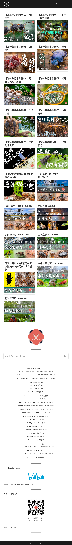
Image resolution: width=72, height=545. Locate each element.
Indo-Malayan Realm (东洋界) (34, 423)
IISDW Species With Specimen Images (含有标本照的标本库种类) (34, 374)
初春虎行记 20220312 (16, 298)
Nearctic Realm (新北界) (34, 433)
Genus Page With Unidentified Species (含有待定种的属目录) (34, 453)
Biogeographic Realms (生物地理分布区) (34, 416)
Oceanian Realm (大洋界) (35, 440)
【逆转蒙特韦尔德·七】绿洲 (52, 46)
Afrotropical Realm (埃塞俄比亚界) (35, 429)
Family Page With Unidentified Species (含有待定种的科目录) (34, 447)
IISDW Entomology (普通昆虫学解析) (35, 457)
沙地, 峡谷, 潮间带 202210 (18, 206)
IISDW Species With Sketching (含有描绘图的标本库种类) (35, 371)
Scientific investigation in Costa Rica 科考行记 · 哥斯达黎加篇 (35, 405)
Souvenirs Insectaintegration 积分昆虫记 (35, 396)
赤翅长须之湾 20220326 (50, 263)
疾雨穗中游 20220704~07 (18, 234)
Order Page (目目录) (34, 385)
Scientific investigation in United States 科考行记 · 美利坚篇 (35, 402)
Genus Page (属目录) (34, 392)
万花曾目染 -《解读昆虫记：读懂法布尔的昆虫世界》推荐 (19, 266)
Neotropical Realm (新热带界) (34, 436)
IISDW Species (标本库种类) (34, 368)
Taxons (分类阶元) (34, 382)
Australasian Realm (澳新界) (34, 426)
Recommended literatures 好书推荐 (35, 399)
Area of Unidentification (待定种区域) (34, 444)
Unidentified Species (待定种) (35, 450)
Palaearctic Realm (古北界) (34, 419)
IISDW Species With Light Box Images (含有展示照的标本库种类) (35, 378)
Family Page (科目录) (34, 388)
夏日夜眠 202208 (47, 206)
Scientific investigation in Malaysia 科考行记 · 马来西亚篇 (35, 409)
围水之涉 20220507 (48, 234)
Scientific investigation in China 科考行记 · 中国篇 (35, 412)
